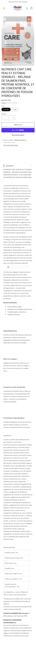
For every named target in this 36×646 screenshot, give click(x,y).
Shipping (3, 102)
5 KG (14, 109)
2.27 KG (6, 109)
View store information (11, 145)
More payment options (18, 135)
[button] (4, 8)
